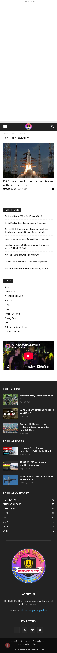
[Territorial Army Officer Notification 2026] (10, 399)
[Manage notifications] (7, 645)
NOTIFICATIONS (12, 313)
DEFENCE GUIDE (9, 189)
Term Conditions (12, 331)
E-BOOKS (9, 300)
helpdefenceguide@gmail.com (34, 610)
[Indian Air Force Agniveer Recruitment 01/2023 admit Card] (10, 451)
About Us (9, 287)
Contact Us (10, 291)
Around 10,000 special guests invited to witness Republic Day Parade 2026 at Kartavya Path (26, 230)
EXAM (7, 304)
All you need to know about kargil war (22, 255)
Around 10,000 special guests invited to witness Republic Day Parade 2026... (34, 427)
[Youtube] (40, 630)
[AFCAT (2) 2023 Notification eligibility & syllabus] (10, 466)
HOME (8, 309)
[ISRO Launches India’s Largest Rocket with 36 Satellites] (28, 160)
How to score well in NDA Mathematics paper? (26, 262)
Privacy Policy (11, 318)
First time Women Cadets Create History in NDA (26, 268)
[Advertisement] (28, 32)
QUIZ (7, 322)
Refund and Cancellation (16, 327)
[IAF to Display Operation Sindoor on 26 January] (10, 413)
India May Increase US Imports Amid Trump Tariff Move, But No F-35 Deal (28, 246)
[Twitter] (32, 630)
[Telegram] (24, 630)
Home (5, 133)
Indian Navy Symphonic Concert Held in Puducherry (28, 239)
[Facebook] (17, 630)
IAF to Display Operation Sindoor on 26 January (26, 223)
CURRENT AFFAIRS (14, 296)
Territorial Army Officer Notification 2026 (23, 216)
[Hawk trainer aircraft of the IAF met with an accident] (10, 480)
